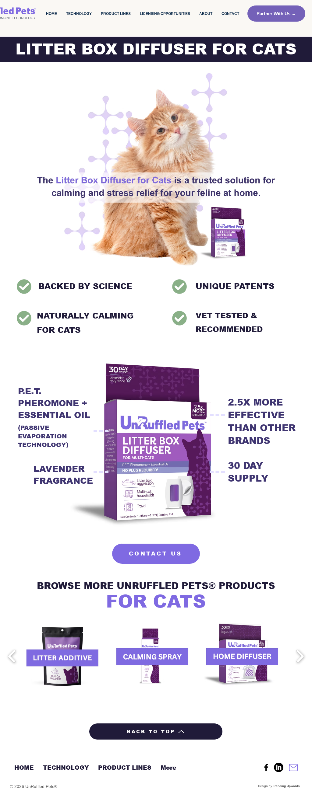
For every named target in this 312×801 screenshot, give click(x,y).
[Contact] (293, 767)
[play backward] (12, 656)
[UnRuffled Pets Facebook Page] (266, 767)
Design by (278, 786)
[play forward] (300, 656)
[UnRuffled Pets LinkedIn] (278, 767)
